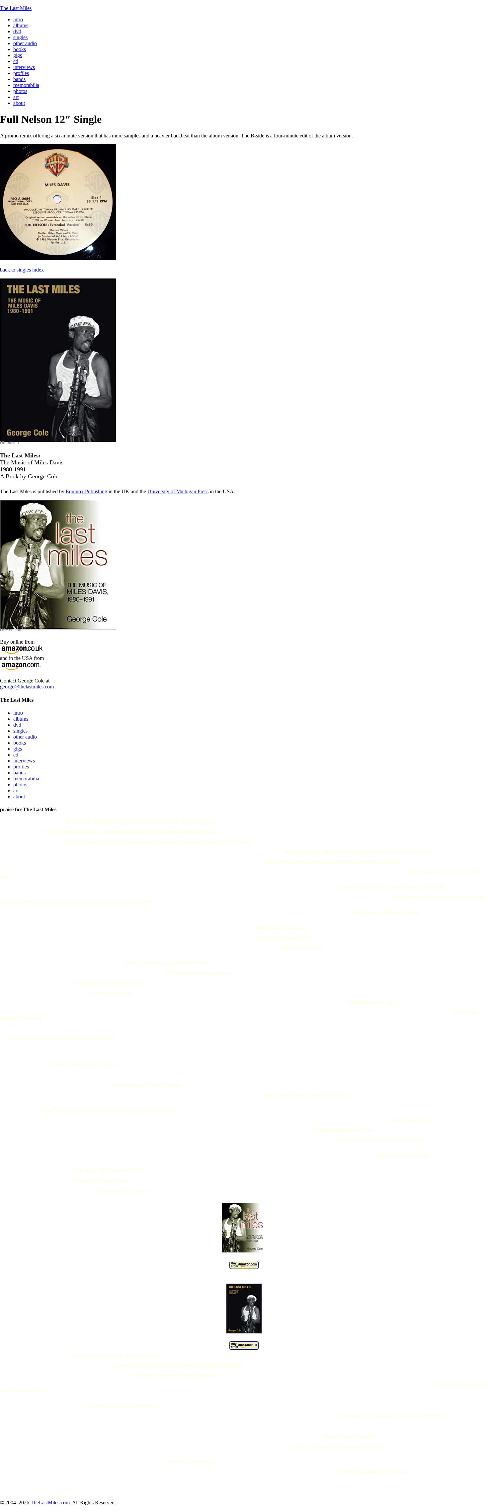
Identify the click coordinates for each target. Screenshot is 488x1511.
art (16, 790)
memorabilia (26, 778)
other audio (25, 737)
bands (19, 772)
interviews (24, 760)
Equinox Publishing (86, 491)
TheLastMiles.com (50, 1502)
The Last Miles (16, 8)
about (19, 796)
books (19, 743)
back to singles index (22, 270)
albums (20, 719)
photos (20, 784)
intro (18, 713)
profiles (21, 766)
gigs (17, 749)
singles (20, 731)
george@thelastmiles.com (27, 686)
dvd (17, 725)
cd (15, 754)
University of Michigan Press (177, 491)
